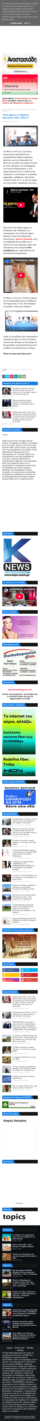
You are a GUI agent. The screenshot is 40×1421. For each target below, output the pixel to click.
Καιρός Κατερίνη (14, 1120)
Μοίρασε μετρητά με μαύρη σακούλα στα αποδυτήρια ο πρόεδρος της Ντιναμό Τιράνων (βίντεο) (23, 403)
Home (13, 109)
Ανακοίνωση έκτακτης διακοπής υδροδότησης (23, 1077)
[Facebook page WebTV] (29, 985)
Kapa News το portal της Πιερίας (25, 1416)
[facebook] (10, 970)
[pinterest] (29, 975)
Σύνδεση (20, 1350)
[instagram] (10, 980)
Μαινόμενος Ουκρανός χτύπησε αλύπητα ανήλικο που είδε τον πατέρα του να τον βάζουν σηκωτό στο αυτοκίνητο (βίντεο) (24, 391)
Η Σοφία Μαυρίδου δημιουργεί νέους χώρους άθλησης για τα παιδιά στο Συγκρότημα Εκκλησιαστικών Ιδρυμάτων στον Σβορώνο (23, 908)
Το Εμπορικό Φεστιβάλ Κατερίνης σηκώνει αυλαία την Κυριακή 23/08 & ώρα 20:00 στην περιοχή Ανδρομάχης (24, 853)
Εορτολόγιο (19, 1203)
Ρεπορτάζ (23, 369)
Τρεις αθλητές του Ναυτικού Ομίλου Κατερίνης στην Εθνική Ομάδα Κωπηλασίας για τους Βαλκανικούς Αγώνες (24, 1336)
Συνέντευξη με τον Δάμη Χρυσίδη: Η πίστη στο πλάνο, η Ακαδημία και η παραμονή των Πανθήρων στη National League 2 (25, 1312)
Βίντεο (10, 369)
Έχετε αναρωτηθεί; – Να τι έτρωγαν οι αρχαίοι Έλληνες (23, 1245)
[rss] (10, 975)
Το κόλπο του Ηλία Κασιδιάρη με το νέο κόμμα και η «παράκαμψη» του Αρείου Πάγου (24, 877)
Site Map (30, 1348)
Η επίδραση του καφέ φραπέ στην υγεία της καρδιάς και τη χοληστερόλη (23, 1237)
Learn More (16, 23)
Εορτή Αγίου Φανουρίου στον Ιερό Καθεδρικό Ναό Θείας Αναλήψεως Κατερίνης (24, 920)
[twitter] (29, 970)
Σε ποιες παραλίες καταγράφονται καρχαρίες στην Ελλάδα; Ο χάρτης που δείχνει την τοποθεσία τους (24, 1068)
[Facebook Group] (10, 985)
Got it (27, 23)
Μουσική (16, 369)
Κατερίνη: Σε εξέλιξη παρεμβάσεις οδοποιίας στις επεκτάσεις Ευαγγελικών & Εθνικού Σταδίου (24, 887)
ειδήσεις (6, 103)
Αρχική (9, 1348)
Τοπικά (29, 369)
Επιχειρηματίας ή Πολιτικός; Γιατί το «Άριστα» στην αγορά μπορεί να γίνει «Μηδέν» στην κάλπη (24, 821)
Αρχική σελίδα (6, 109)
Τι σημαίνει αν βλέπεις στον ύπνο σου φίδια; (24, 1058)
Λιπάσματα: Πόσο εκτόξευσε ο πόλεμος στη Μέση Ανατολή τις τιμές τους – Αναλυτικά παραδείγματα (24, 1294)
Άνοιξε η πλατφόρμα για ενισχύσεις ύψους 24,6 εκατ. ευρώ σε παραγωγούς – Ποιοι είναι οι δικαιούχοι (23, 1283)
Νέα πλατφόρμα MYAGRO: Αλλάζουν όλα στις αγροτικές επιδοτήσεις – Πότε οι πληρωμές (24, 1272)
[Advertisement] (20, 27)
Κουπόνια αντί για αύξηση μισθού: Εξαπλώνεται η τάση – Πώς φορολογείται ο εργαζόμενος (24, 897)
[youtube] (29, 980)
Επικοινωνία (19, 1348)
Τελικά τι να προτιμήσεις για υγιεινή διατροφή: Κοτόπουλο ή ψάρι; (24, 1256)
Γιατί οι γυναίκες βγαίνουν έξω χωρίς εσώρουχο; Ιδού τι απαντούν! (25, 1087)
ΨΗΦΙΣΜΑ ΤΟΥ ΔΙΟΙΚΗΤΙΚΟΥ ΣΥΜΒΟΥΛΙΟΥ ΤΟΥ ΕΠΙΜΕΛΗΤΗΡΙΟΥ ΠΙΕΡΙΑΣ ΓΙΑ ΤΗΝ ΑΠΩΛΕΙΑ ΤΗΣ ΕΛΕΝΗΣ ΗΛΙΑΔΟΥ (23, 865)
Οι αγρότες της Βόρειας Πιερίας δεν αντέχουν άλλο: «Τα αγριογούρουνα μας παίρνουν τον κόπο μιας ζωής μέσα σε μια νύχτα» (24, 1038)
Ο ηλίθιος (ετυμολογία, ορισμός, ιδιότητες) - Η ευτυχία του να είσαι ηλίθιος (24, 842)
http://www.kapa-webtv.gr (27, 1418)
